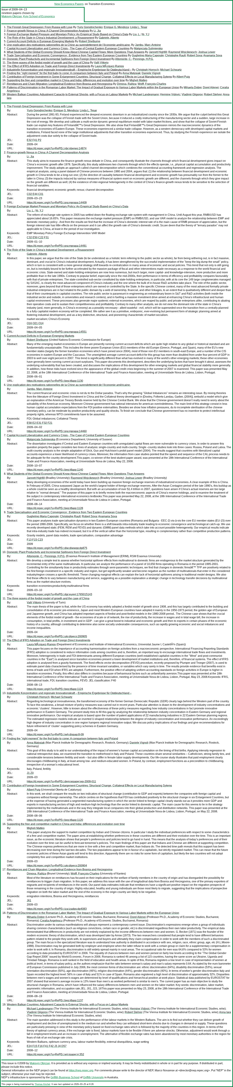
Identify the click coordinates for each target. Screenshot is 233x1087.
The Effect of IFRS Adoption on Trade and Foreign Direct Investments (48, 66)
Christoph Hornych (147, 69)
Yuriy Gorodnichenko (90, 27)
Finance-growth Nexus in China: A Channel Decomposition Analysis (48, 30)
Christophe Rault (175, 55)
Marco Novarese (165, 1070)
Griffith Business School (64, 1077)
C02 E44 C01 (35, 194)
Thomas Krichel (42, 1084)
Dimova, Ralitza (126, 83)
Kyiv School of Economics (39, 16)
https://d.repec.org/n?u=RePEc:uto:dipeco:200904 (57, 865)
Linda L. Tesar (138, 27)
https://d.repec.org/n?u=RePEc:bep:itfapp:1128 (55, 508)
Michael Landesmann (146, 94)
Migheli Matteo (138, 80)
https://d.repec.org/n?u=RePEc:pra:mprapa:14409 (57, 202)
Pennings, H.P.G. (143, 59)
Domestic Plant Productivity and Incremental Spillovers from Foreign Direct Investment (59, 59)
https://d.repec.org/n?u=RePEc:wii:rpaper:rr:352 (55, 1054)
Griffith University (93, 1077)
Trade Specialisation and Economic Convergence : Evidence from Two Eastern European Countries (67, 55)
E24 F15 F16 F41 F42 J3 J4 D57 (47, 1046)
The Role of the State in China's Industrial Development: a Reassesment (50, 37)
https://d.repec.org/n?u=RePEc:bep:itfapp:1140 (55, 469)
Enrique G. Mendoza (116, 27)
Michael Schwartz (171, 69)
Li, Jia (97, 30)
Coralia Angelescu (51, 920)
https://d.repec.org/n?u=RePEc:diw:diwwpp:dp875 (57, 548)
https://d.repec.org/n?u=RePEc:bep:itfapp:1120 (55, 819)
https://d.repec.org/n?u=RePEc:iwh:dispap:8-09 (55, 734)
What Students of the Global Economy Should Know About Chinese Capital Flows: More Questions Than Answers (75, 52)
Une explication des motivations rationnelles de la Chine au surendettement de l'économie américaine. (68, 44)
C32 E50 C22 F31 (38, 237)
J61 (29, 900)
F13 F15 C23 (35, 539)
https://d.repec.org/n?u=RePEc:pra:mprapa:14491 (57, 245)
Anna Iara (225, 1012)
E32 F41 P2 (34, 140)
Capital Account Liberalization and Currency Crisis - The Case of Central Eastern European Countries (68, 48)
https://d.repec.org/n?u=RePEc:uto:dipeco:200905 (57, 636)
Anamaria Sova (212, 55)
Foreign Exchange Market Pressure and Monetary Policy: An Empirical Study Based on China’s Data (67, 34)
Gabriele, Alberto (109, 37)
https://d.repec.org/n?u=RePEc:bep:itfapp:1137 (55, 1000)
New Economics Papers (69, 4)
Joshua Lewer (206, 52)
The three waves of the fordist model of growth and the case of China (48, 62)
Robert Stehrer (213, 94)
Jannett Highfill (158, 52)
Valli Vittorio (101, 62)
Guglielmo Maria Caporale (148, 55)
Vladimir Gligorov (192, 94)
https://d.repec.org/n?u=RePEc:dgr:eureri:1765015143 (59, 594)
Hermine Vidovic (170, 94)
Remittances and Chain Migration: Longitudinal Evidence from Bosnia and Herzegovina (59, 83)
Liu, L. (136, 34)
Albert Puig (183, 76)
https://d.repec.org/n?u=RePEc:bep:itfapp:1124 (55, 689)
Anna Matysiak (131, 73)
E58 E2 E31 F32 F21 (39, 422)
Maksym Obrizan (12, 16)
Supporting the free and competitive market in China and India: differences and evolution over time (66, 80)
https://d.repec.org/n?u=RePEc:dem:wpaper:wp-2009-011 (61, 781)
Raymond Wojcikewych (182, 52)
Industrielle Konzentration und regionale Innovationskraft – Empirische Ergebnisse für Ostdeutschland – (69, 69)
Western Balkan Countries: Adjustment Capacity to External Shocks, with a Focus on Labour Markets (67, 94)
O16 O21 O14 (35, 323)
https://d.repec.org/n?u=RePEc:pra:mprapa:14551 (57, 331)
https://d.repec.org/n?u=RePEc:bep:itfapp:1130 (55, 380)
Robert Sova (194, 55)
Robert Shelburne (89, 41)
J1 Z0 (30, 772)
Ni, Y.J (145, 34)
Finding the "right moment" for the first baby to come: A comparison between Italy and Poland (62, 73)
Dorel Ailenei (211, 87)
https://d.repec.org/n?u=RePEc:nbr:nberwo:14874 (56, 148)
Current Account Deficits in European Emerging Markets (40, 41)
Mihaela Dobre (193, 87)
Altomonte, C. (123, 59)
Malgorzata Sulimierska (148, 48)
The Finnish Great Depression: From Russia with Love (39, 27)
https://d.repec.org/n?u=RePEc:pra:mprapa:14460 (57, 431)
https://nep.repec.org (81, 1070)
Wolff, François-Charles (152, 83)
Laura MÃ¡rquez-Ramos (109, 66)
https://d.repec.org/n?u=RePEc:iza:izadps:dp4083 (57, 908)
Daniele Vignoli (151, 73)
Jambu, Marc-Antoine (148, 44)
